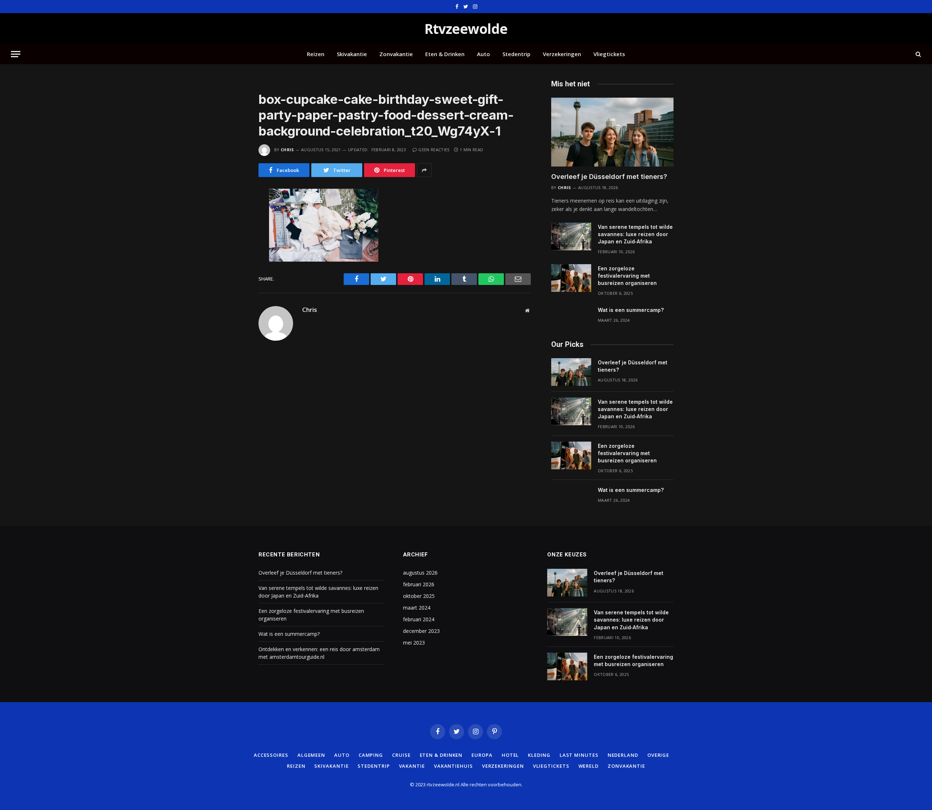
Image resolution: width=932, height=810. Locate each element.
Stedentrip (516, 54)
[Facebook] (233, 212)
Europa (481, 755)
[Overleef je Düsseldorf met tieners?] (612, 132)
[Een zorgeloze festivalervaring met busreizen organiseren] (571, 278)
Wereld (588, 766)
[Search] (917, 54)
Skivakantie (352, 54)
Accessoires (271, 755)
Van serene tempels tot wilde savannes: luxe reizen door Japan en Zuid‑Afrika (635, 234)
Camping (371, 755)
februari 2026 (418, 584)
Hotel (510, 755)
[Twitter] (233, 227)
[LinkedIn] (233, 242)
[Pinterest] (233, 273)
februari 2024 (418, 619)
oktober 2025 (419, 595)
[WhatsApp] (233, 258)
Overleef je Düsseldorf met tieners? (609, 176)
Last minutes (579, 755)
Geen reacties (433, 149)
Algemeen (311, 755)
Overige (658, 755)
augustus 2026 (420, 572)
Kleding (539, 755)
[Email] (233, 288)
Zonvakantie (396, 54)
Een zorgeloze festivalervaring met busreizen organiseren (627, 275)
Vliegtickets (609, 54)
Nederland (623, 755)
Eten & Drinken (445, 54)
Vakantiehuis (453, 766)
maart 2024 (416, 607)
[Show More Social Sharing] (424, 170)
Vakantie (412, 766)
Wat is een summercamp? (631, 310)
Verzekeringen (562, 54)
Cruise (401, 755)
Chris (287, 149)
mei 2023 (414, 642)
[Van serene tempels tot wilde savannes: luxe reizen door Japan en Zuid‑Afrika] (571, 236)
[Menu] (15, 54)
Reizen (315, 54)
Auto (483, 54)
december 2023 (421, 630)
